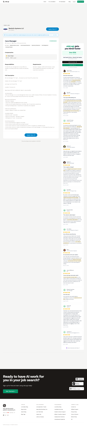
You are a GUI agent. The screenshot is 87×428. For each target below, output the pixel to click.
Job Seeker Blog (24, 406)
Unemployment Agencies (60, 419)
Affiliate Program (74, 409)
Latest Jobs (38, 414)
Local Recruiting (58, 406)
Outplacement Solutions (60, 416)
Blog (69, 1)
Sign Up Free (80, 1)
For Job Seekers (52, 1)
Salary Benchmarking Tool (41, 409)
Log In (74, 1)
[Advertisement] (38, 14)
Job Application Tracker (41, 406)
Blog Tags (23, 414)
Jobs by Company (40, 416)
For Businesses (62, 1)
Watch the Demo (71, 62)
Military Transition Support (60, 414)
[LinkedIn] (3, 415)
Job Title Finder (39, 411)
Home (45, 1)
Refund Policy (74, 416)
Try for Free (71, 65)
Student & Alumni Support (60, 411)
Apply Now (51, 29)
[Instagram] (7, 415)
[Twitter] (5, 415)
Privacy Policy (74, 411)
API (71, 419)
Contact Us (73, 406)
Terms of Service (74, 414)
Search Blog (23, 411)
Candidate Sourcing (59, 409)
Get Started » (10, 391)
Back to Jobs (7, 25)
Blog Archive (23, 409)
